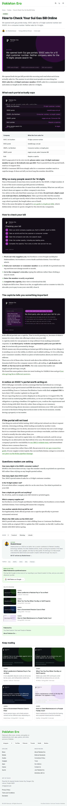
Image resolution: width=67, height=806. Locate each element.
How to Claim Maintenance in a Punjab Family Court (34, 618)
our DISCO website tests (39, 442)
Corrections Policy (40, 758)
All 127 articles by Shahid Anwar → (21, 555)
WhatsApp (22, 535)
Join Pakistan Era (39, 770)
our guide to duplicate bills (43, 204)
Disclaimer (5, 796)
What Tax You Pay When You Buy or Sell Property (34, 601)
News (3, 752)
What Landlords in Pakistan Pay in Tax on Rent (33, 592)
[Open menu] (63, 3)
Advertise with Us (39, 773)
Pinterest (25, 743)
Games (4, 767)
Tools (36, 761)
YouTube (17, 743)
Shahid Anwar (12, 31)
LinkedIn (30, 535)
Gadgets (4, 761)
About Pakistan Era (40, 752)
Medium (46, 743)
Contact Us (38, 767)
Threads (32, 743)
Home (3, 10)
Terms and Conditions (8, 793)
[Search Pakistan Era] (55, 3)
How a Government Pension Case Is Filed (31, 609)
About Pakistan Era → (10, 633)
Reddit (39, 743)
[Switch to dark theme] (59, 3)
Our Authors (38, 764)
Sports (4, 770)
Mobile (4, 755)
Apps (3, 764)
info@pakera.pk (6, 786)
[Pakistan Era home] (12, 3)
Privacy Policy (6, 790)
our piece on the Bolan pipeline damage (17, 453)
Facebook (14, 535)
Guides (9, 10)
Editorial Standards (40, 755)
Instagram (5, 743)
